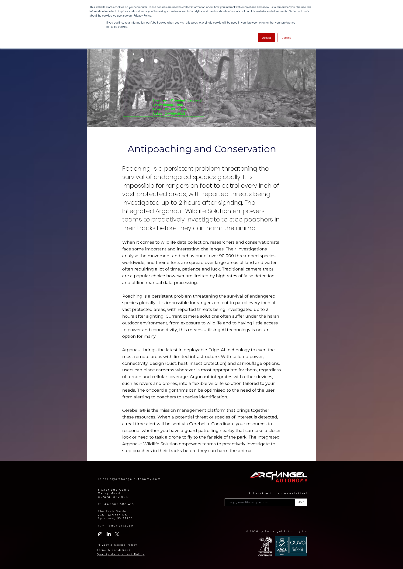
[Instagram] (100, 534)
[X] (117, 534)
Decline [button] (286, 37)
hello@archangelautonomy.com (131, 479)
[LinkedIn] (108, 534)
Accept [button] (266, 37)
